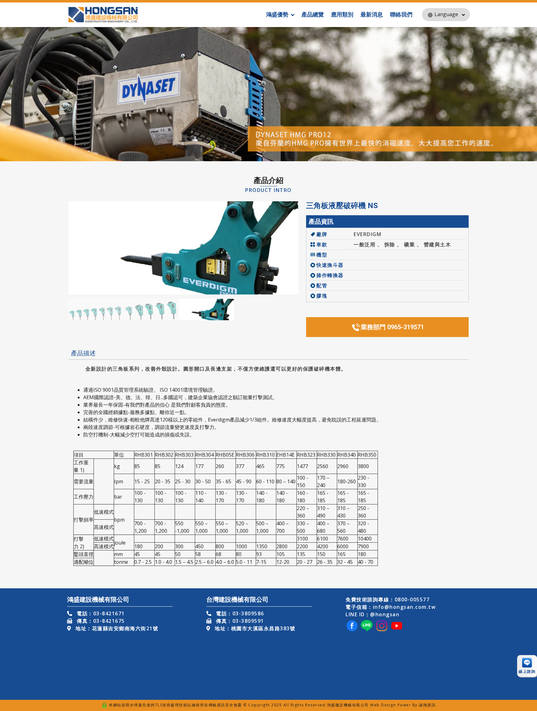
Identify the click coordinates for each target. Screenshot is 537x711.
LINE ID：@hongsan (372, 614)
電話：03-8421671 (100, 613)
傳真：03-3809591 (239, 621)
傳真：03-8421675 (100, 621)
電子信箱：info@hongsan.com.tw (391, 607)
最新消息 (371, 14)
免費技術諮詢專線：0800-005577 (387, 599)
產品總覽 (312, 14)
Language (446, 14)
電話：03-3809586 (239, 613)
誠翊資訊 (427, 705)
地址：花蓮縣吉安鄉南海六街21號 (116, 628)
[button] (291, 248)
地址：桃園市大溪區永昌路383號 (254, 628)
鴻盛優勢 (277, 14)
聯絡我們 (401, 14)
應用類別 (342, 14)
